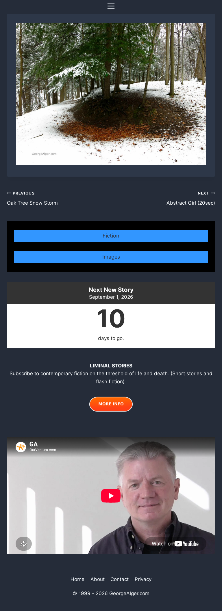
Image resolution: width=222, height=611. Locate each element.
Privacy (143, 579)
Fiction (111, 236)
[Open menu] (111, 6)
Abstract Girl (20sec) (190, 198)
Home (77, 579)
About (97, 579)
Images (111, 257)
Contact (119, 579)
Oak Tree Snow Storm (32, 198)
